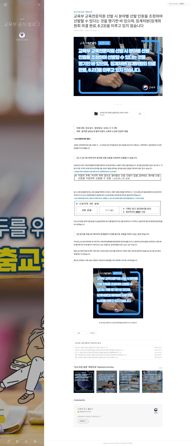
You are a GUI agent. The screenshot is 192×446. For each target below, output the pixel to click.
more (161, 368)
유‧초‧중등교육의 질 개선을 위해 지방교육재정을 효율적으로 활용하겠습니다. (97, 352)
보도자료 (77, 343)
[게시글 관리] (84, 333)
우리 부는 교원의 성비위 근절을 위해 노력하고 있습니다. (90, 347)
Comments (79, 400)
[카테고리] (5, 4)
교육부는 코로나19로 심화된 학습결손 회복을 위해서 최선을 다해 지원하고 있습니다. (98, 350)
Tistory (130, 443)
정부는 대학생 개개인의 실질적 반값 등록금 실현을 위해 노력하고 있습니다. (95, 357)
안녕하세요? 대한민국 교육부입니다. (89, 417)
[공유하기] (82, 333)
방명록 (17, 441)
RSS (26, 441)
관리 (35, 441)
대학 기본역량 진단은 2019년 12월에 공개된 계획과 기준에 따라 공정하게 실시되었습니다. (100, 355)
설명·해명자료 (86, 343)
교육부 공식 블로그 (22, 24)
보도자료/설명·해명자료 (83, 12)
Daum (117, 443)
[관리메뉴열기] (188, 4)
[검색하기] (39, 5)
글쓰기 (9, 441)
